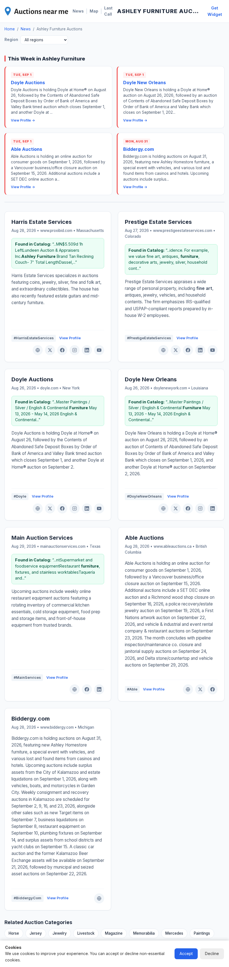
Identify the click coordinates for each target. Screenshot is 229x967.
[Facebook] (62, 350)
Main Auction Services (42, 537)
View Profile (70, 338)
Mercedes (174, 933)
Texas (95, 546)
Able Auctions (26, 149)
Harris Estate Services (41, 222)
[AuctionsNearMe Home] (36, 11)
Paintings (202, 933)
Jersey (36, 933)
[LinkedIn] (87, 350)
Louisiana (199, 388)
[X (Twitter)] (50, 350)
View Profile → (23, 120)
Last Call (108, 11)
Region (11, 39)
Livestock (85, 933)
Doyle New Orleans (144, 82)
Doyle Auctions (28, 82)
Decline (212, 953)
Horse (14, 933)
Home (9, 29)
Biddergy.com (138, 149)
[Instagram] (75, 350)
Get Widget (214, 11)
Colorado (133, 236)
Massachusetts (90, 230)
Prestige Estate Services (158, 222)
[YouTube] (99, 350)
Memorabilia (144, 933)
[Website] (38, 350)
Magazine (114, 933)
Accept (186, 953)
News (78, 11)
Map (94, 11)
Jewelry (60, 933)
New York (71, 388)
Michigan (86, 727)
